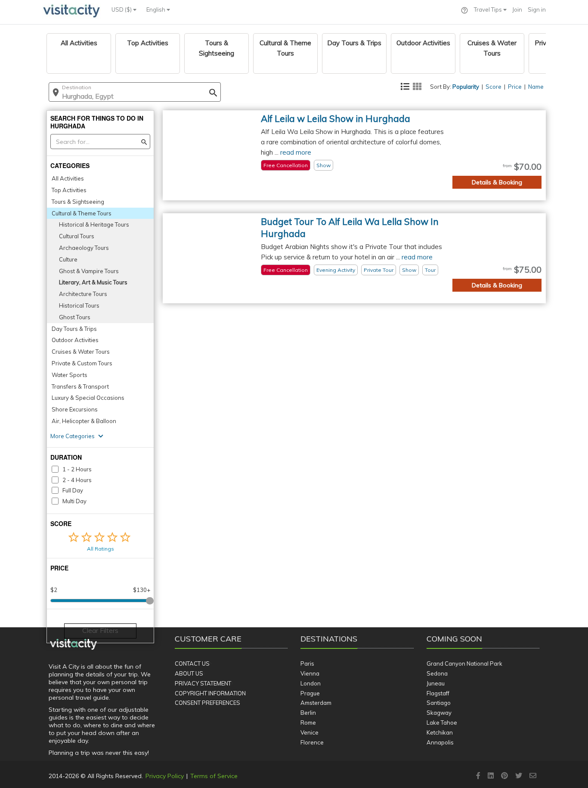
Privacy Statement (203, 683)
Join (517, 9)
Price (515, 86)
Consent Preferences (207, 702)
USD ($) (122, 9)
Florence (312, 742)
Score (493, 86)
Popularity (465, 86)
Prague (310, 693)
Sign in (537, 9)
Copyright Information (210, 693)
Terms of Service (214, 776)
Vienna (309, 673)
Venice (309, 732)
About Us (189, 673)
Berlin (308, 712)
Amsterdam (315, 702)
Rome (308, 722)
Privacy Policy (164, 776)
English (156, 9)
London (310, 683)
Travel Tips (488, 9)
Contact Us (192, 663)
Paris (307, 663)
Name (536, 86)
